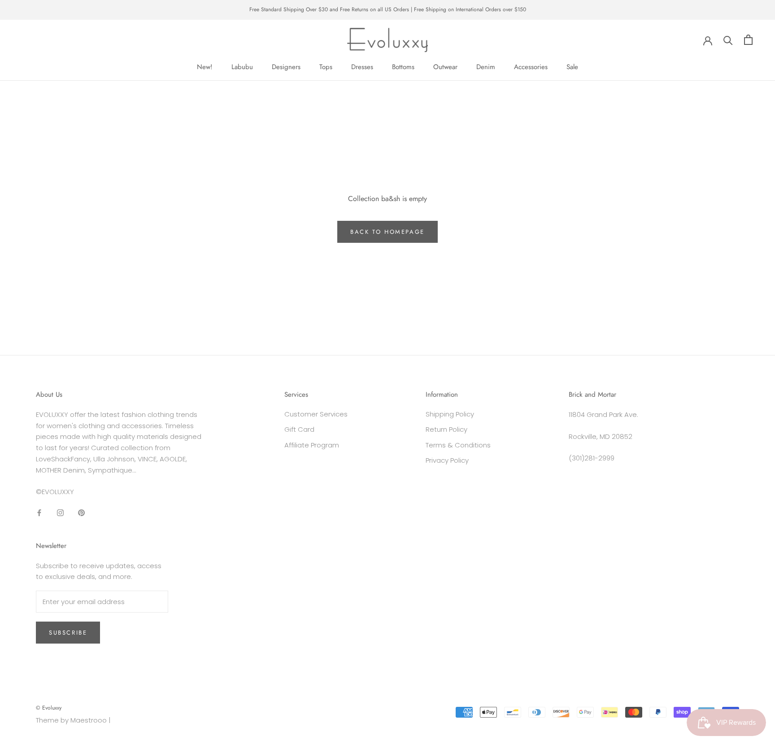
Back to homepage (387, 232)
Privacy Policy (447, 460)
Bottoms (403, 67)
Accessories (531, 67)
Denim (485, 67)
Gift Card (299, 429)
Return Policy (446, 429)
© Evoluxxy (48, 708)
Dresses (362, 67)
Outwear (445, 67)
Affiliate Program (311, 445)
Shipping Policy (450, 414)
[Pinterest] (81, 512)
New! (205, 67)
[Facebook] (39, 512)
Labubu (242, 67)
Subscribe (68, 632)
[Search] (728, 39)
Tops (325, 67)
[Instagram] (60, 512)
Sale (572, 67)
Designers (286, 67)
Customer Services (316, 414)
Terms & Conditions (458, 445)
